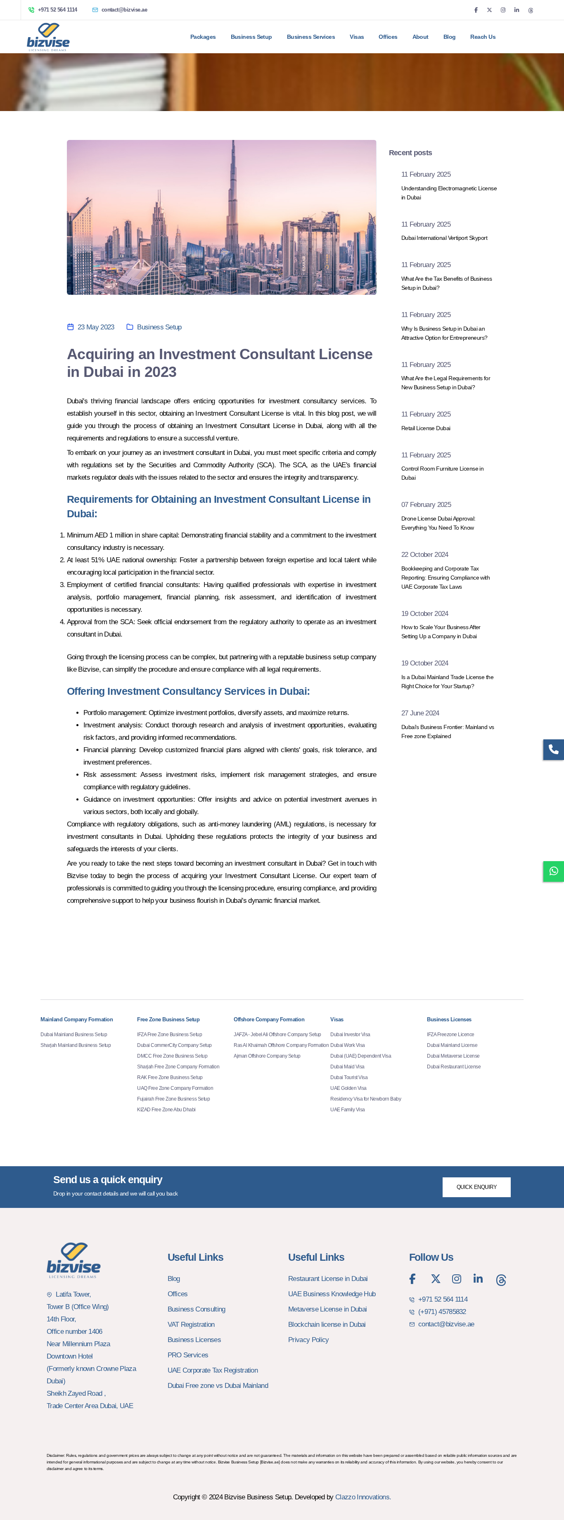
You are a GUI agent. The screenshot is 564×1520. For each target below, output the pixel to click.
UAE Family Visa (347, 1110)
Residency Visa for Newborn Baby (365, 1099)
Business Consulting (196, 1309)
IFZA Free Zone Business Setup (169, 1034)
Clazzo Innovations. (363, 1497)
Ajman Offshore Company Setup (267, 1056)
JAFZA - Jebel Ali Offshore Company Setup (277, 1034)
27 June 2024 (420, 713)
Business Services (311, 36)
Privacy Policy (308, 1340)
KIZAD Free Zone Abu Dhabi (166, 1110)
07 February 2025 (426, 505)
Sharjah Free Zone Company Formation (178, 1067)
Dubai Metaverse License (453, 1056)
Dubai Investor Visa (350, 1034)
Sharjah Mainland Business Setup (75, 1045)
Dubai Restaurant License (454, 1067)
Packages (203, 36)
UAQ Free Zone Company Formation (175, 1088)
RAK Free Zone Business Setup (170, 1077)
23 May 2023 (96, 327)
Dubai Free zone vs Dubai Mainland (218, 1386)
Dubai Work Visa (347, 1045)
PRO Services (188, 1355)
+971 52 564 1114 (57, 10)
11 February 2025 (425, 174)
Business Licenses (194, 1340)
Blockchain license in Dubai (327, 1324)
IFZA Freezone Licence (450, 1034)
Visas (357, 36)
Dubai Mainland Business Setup (73, 1034)
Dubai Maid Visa (347, 1067)
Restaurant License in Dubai (328, 1279)
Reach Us (482, 36)
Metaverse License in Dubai (327, 1309)
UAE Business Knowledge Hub (331, 1294)
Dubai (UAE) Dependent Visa (360, 1056)
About (420, 36)
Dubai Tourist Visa (348, 1077)
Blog (449, 36)
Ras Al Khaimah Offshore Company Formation (281, 1045)
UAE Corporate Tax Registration (213, 1370)
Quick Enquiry (477, 1187)
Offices (388, 36)
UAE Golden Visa (348, 1088)
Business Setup (159, 327)
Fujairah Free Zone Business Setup (173, 1099)
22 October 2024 (424, 555)
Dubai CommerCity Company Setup (174, 1045)
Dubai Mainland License (452, 1045)
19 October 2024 (424, 614)
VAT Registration (191, 1324)
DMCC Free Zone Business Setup (172, 1056)
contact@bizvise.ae (124, 10)
